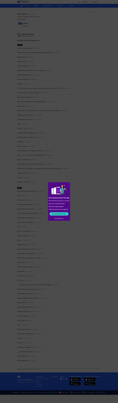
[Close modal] (68, 184)
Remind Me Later (59, 218)
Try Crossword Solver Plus (59, 214)
